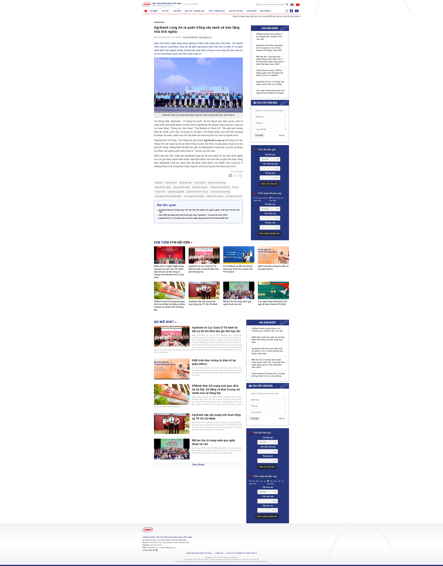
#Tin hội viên (180, 242)
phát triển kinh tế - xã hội (197, 192)
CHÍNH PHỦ (219, 553)
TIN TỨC (165, 11)
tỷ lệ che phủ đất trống (220, 192)
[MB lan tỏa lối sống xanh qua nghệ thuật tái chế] (172, 449)
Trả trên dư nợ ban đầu (276, 199)
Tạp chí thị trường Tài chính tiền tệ (242, 553)
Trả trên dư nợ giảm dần (261, 199)
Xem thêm (198, 464)
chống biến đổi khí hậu (219, 187)
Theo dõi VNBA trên (191, 37)
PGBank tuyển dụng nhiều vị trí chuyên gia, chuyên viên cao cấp (269, 36)
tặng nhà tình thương (217, 183)
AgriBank (239, 171)
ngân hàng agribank (176, 192)
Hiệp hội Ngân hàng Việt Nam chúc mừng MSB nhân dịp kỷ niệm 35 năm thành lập (246, 16)
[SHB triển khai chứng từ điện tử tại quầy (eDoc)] (172, 369)
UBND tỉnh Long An (215, 196)
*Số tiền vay (270, 204)
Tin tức (235, 187)
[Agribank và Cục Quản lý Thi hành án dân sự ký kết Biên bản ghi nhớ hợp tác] (172, 336)
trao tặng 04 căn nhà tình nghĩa (168, 196)
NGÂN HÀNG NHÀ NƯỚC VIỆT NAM (199, 553)
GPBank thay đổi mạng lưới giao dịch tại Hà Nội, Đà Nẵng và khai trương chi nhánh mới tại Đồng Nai (216, 389)
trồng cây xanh (186, 183)
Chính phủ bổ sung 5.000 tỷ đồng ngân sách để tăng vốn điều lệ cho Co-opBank (269, 72)
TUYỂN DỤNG (251, 11)
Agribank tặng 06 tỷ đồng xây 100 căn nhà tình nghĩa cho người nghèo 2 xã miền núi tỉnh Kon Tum (199, 211)
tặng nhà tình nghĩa (182, 187)
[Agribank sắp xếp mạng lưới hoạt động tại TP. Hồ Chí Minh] (172, 423)
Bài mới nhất (164, 322)
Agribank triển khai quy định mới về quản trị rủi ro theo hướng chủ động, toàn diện (269, 47)
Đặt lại (282, 135)
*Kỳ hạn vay (270, 223)
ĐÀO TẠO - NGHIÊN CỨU (195, 11)
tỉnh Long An (200, 183)
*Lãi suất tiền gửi (270, 164)
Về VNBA (154, 11)
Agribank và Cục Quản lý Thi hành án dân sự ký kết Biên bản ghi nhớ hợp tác (204, 269)
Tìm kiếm (259, 135)
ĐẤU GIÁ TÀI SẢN (236, 11)
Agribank (159, 183)
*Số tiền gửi (270, 154)
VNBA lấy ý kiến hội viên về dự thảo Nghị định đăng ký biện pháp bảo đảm (268, 339)
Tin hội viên (159, 22)
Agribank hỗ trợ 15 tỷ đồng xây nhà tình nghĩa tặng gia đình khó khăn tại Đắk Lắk (193, 218)
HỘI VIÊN (177, 11)
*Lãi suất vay (270, 213)
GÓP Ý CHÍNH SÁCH (217, 11)
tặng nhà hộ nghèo (163, 187)
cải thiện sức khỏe (234, 196)
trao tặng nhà (171, 183)
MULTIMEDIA (265, 11)
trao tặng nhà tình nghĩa (194, 196)
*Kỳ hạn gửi (270, 173)
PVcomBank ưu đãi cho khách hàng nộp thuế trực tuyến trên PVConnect (238, 269)
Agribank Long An (199, 187)
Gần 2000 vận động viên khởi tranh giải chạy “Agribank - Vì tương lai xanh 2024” (193, 215)
